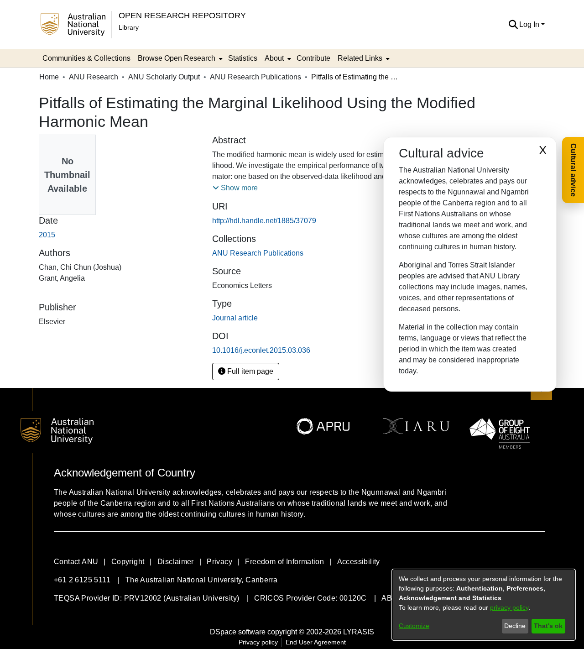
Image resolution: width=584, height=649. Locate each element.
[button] (513, 24)
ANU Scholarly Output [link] (164, 77)
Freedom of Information (284, 561)
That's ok (548, 625)
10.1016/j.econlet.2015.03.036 (261, 350)
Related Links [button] (360, 58)
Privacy (219, 561)
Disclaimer (175, 561)
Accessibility (358, 561)
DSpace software (238, 632)
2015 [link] (47, 235)
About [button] (274, 58)
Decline (515, 625)
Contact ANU (76, 561)
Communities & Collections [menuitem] (86, 58)
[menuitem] (179, 58)
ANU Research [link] (93, 77)
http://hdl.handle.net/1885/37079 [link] (264, 221)
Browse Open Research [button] (176, 58)
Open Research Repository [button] (182, 15)
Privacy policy (258, 642)
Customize (414, 625)
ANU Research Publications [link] (255, 77)
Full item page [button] (249, 371)
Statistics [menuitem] (242, 58)
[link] (257, 253)
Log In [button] (530, 24)
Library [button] (129, 27)
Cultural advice (573, 170)
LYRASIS (358, 632)
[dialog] (483, 605)
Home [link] (49, 77)
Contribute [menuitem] (313, 58)
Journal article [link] (235, 318)
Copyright (128, 561)
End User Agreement (316, 642)
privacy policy (509, 607)
